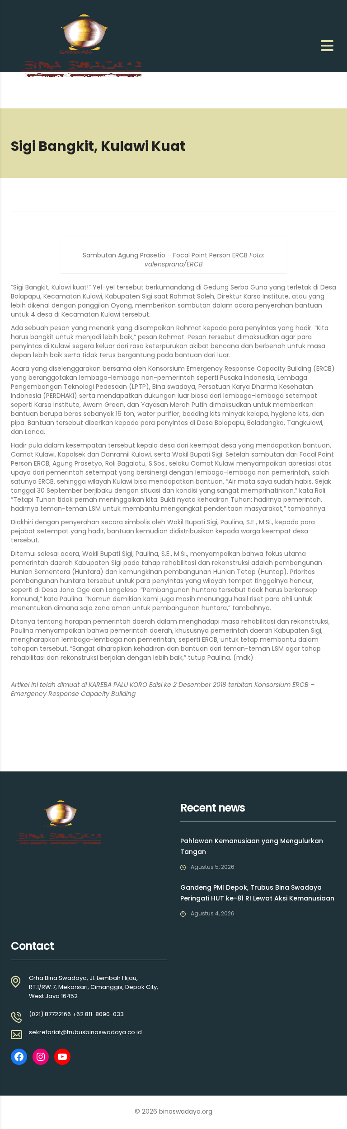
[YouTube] (62, 1057)
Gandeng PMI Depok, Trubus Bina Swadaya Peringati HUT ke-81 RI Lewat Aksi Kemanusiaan (257, 893)
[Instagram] (41, 1057)
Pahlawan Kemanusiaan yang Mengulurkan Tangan (251, 846)
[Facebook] (19, 1057)
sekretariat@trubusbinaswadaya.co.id (85, 1032)
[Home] (77, 45)
